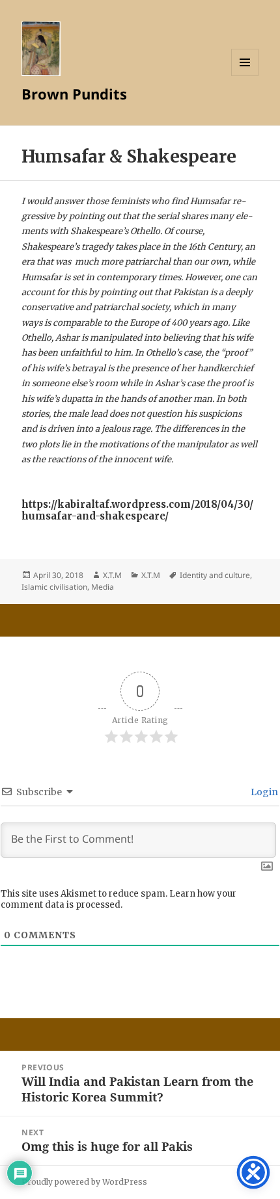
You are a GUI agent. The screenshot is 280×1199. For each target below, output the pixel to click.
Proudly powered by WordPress (84, 1182)
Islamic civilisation (54, 586)
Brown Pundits (74, 93)
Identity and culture (215, 575)
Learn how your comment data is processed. (118, 899)
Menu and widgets (245, 75)
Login (263, 792)
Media (102, 586)
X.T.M (112, 575)
